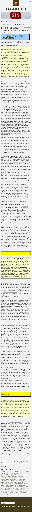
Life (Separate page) (19, 486)
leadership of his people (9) (21, 483)
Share (27, 27)
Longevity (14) (24, 488)
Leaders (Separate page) (7, 483)
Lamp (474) (4, 477)
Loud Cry (13, 491)
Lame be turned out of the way (19, 476)
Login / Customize (5, 507)
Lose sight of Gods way (6, 489)
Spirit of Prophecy (10, 21)
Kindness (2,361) (25, 471)
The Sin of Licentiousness (14, 368)
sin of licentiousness (20, 309)
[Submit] (14, 503)
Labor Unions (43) (5, 476)
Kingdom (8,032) (5, 473)
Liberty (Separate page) (6, 486)
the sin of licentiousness (9, 351)
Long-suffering (16, 488)
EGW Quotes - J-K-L (8, 24)
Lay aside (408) (22, 482)
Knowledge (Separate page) (16, 474)
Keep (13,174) (16, 471)
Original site (26, 42)
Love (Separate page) (22, 491)
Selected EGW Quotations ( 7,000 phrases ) (13, 23)
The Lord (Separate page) (7, 494)
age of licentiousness (15, 400)
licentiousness (8, 83)
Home (2, 21)
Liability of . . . (22, 485)
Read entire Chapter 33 (20, 152)
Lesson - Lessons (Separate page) (9, 485)
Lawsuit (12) (13, 482)
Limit (2, 488)
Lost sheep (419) (5, 491)
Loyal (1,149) (4, 492)
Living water (8, 488)
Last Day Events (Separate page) (9, 479)
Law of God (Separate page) (17, 480)
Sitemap (25, 506)
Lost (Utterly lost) (18, 489)
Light (27, 486)
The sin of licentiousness (10, 292)
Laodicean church (12, 477)
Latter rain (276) (5, 480)
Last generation (22, 479)
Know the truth (4, 474)
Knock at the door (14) (16, 473)
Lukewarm (23, 492)
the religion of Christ (18, 61)
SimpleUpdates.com (11, 506)
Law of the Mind (5, 482)
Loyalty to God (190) (14, 492)
